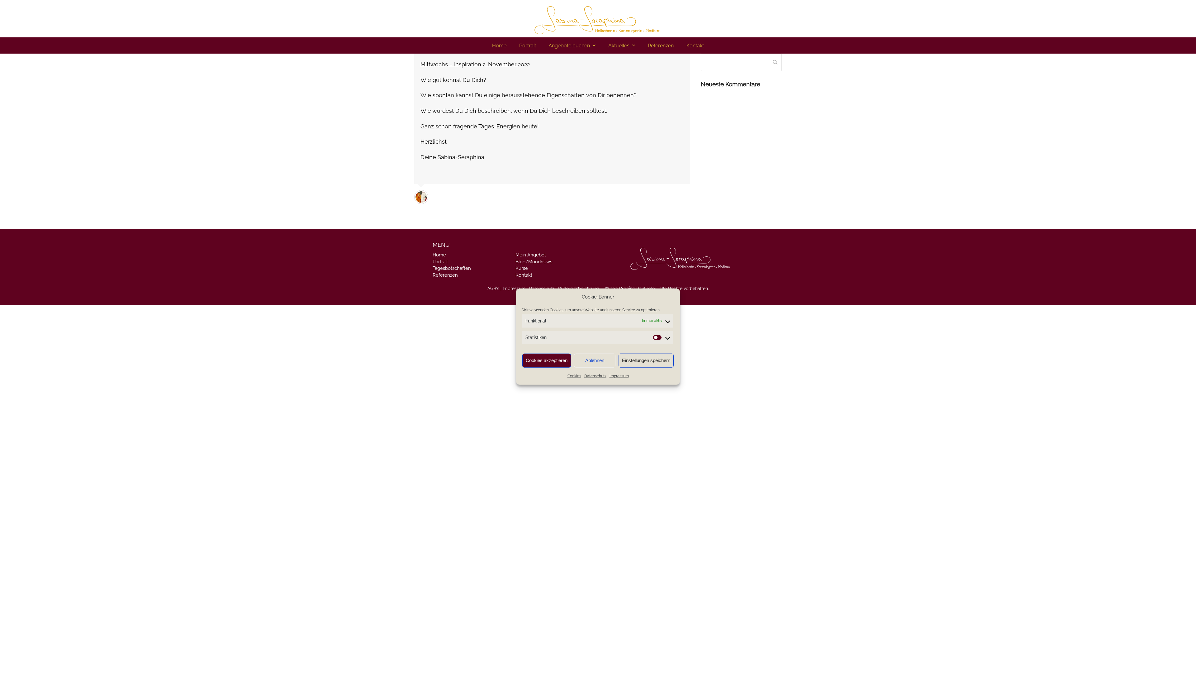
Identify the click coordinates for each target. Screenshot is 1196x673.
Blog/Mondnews (533, 262)
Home (439, 255)
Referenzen (445, 275)
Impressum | (515, 288)
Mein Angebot (530, 255)
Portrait (440, 262)
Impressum (619, 376)
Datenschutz (595, 376)
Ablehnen (594, 360)
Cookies (574, 376)
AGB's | (494, 288)
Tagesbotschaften (452, 268)
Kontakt (523, 275)
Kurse (521, 268)
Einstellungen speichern (646, 360)
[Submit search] (775, 62)
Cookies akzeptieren (546, 360)
